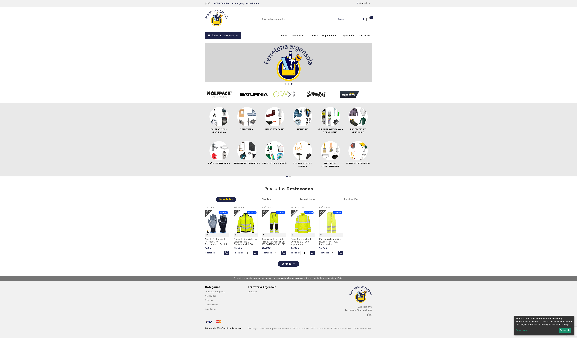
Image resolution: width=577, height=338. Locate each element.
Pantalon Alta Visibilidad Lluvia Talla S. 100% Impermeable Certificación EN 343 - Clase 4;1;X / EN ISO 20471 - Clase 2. (330, 242)
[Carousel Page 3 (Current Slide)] (292, 84)
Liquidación (348, 35)
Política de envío (301, 328)
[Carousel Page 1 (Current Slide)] (287, 177)
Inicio (285, 35)
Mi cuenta (363, 3)
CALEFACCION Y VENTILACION (219, 131)
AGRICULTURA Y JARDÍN (274, 163)
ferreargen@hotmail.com (244, 3)
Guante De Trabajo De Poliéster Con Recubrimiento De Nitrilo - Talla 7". (216, 242)
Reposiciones (329, 35)
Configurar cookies (363, 328)
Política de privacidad (321, 328)
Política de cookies (343, 328)
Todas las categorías (223, 35)
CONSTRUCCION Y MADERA (302, 165)
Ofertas (313, 35)
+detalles (210, 253)
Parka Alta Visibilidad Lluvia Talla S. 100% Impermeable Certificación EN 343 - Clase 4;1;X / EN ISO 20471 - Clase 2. (301, 242)
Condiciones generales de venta (275, 328)
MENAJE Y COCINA (274, 129)
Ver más (287, 263)
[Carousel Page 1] (285, 84)
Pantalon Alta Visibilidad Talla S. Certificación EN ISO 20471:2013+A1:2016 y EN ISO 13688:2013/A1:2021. (273, 242)
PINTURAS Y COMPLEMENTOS (330, 165)
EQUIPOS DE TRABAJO (358, 163)
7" (207, 235)
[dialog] (544, 325)
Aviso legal (253, 328)
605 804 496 (221, 3)
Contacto (364, 35)
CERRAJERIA (247, 129)
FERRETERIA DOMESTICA (247, 163)
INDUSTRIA (302, 129)
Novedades (298, 35)
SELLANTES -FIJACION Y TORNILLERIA (330, 131)
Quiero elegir (522, 330)
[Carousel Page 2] (288, 84)
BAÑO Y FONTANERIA (219, 163)
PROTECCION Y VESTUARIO (358, 131)
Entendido (565, 330)
